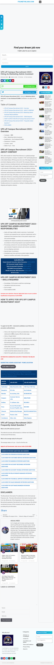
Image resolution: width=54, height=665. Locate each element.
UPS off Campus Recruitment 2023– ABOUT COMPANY (19, 110)
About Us (25, 649)
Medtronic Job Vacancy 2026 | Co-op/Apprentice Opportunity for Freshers (48, 146)
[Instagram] (43, 87)
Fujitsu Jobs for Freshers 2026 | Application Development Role (8, 557)
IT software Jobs (14, 402)
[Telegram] (46, 87)
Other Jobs (13, 418)
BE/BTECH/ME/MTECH (30, 411)
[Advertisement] (27, 14)
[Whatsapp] (12, 658)
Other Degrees (28, 418)
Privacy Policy (26, 646)
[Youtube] (49, 87)
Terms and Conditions (28, 644)
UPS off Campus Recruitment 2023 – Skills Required (18, 116)
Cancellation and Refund (27, 641)
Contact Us (25, 638)
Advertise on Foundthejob (26, 635)
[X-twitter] (14, 658)
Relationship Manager (16, 411)
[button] (40, 2)
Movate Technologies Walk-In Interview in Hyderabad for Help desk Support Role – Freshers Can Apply (48, 160)
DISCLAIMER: (7, 125)
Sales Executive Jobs (16, 387)
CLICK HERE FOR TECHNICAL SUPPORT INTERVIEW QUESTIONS (18, 478)
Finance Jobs (13, 414)
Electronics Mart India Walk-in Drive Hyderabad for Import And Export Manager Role (48, 139)
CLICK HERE (18, 295)
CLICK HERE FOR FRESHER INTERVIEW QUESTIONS (15, 454)
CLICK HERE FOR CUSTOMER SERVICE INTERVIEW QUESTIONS (18, 457)
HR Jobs (12, 390)
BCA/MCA (26, 402)
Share (4, 510)
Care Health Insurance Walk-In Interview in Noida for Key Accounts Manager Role (48, 132)
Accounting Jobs (14, 393)
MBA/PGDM (27, 398)
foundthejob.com (26, 2)
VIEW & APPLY (31, 262)
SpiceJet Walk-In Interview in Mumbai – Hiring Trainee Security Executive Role (28, 557)
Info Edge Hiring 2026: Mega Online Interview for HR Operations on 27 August (8, 578)
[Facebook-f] (2, 658)
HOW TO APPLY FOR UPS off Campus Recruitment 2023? (19, 118)
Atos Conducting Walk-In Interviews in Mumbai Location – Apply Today (48, 125)
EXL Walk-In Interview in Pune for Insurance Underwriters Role (48, 152)
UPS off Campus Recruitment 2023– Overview (16, 108)
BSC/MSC (26, 407)
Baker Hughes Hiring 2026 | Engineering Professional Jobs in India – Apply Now (48, 118)
